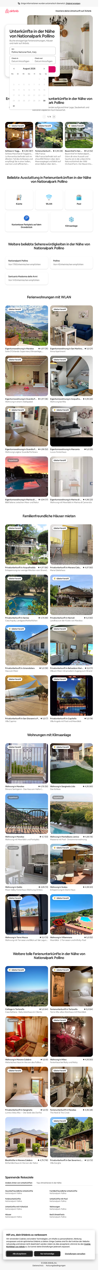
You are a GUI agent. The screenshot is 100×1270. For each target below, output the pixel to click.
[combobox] (33, 52)
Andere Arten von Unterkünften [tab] (18, 1183)
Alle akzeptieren (19, 1254)
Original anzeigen (73, 3)
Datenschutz (38, 1265)
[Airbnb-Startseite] (11, 11)
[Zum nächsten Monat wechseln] (44, 68)
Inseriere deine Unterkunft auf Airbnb (73, 11)
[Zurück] (44, 117)
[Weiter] (54, 117)
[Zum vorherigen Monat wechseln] (14, 68)
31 (14, 106)
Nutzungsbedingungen (55, 1265)
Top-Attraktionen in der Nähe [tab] (48, 1183)
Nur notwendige (47, 1254)
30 (44, 100)
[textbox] (21, 61)
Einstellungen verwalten (75, 1254)
